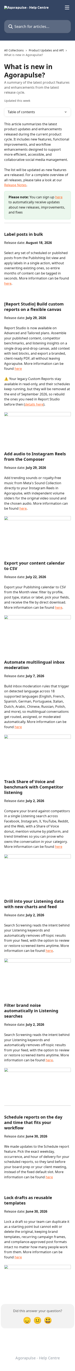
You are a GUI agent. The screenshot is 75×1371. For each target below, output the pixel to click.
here (58, 197)
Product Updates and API (46, 50)
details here (34, 404)
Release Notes (15, 185)
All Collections (14, 50)
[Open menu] (67, 7)
